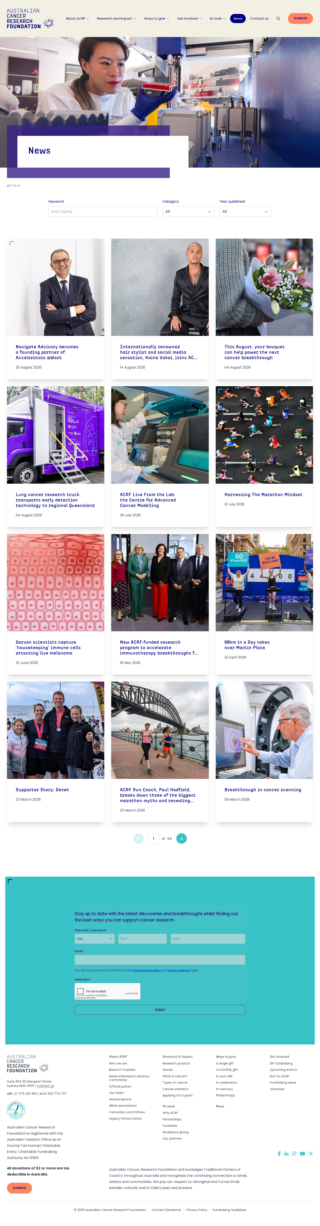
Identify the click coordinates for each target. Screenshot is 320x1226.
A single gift (225, 1063)
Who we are (118, 1063)
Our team (116, 1093)
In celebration (226, 1082)
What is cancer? (175, 1076)
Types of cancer (175, 1082)
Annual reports (120, 1099)
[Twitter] (311, 1154)
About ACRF (75, 18)
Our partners (172, 1138)
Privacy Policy (197, 1210)
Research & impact (178, 1057)
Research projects (176, 1063)
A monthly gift (227, 1070)
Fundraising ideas (283, 1082)
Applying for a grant (178, 1095)
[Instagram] (294, 1153)
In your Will (224, 1076)
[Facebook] (279, 1153)
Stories (168, 1070)
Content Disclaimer (166, 1210)
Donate (300, 18)
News (238, 18)
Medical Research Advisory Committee (129, 1078)
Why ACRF (170, 1113)
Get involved (187, 18)
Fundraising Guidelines (229, 1210)
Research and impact (114, 18)
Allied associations (123, 1105)
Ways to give (154, 18)
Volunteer (277, 1089)
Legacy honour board (125, 1118)
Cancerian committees (127, 1112)
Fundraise (170, 1125)
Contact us (259, 18)
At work (216, 18)
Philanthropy (225, 1095)
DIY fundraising (281, 1063)
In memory (224, 1089)
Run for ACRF (279, 1076)
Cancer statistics (176, 1089)
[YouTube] (302, 1153)
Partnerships (172, 1119)
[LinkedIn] (286, 1153)
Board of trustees (122, 1070)
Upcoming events (283, 1070)
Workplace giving (176, 1132)
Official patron (120, 1086)
